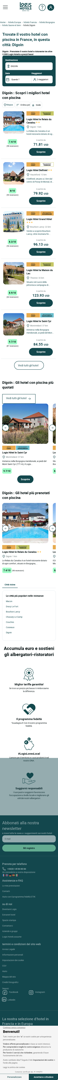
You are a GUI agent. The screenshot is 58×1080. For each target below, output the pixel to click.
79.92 (40, 193)
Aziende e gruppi (9, 931)
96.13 (40, 244)
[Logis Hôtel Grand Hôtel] (13, 222)
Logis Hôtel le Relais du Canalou (38, 121)
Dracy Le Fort (12, 606)
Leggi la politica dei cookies (14, 1067)
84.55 (40, 344)
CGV (4, 965)
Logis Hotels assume (11, 936)
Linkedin (11, 999)
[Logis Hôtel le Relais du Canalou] (13, 122)
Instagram (40, 992)
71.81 (40, 144)
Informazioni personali (12, 954)
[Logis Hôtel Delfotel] (13, 173)
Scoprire (41, 152)
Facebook (13, 992)
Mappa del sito (9, 976)
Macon (9, 601)
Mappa (9, 104)
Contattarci (7, 925)
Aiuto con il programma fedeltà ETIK (18, 896)
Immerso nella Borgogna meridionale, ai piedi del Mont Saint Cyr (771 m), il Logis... (24, 462)
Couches (10, 622)
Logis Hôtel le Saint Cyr (39, 321)
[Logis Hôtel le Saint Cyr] (13, 324)
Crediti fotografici (10, 982)
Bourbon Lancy (13, 611)
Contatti (6, 891)
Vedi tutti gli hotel (28, 365)
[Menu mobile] (5, 7)
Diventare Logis (9, 909)
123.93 (40, 295)
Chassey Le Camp (14, 616)
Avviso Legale (8, 949)
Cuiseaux (10, 627)
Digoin (9, 632)
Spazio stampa (9, 920)
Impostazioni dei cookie (13, 960)
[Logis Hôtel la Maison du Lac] (13, 273)
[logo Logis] (26, 6)
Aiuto (4, 971)
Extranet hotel (8, 914)
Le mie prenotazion (11, 885)
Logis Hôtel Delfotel (37, 170)
